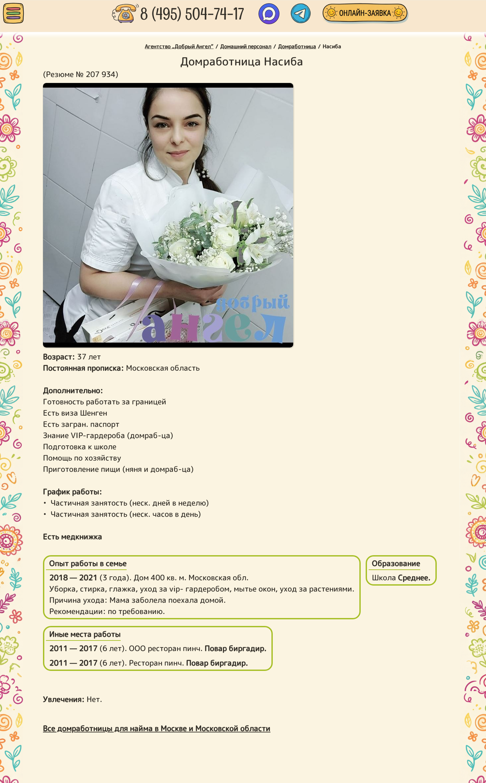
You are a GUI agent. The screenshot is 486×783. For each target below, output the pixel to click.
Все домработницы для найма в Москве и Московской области (156, 728)
